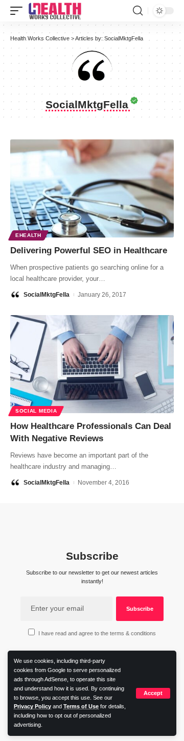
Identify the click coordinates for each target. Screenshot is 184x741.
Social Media (36, 411)
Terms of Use (81, 706)
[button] (153, 693)
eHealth (28, 235)
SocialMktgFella (47, 294)
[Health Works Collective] (55, 10)
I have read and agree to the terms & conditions (97, 633)
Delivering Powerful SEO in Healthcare (88, 250)
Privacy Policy (32, 706)
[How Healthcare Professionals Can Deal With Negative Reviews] (92, 364)
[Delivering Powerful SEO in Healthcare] (92, 188)
